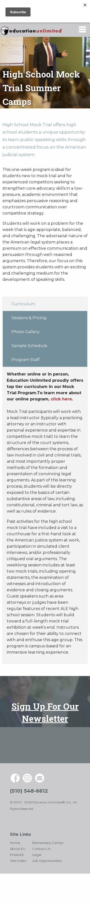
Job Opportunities (47, 861)
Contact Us (41, 849)
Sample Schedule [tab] (29, 345)
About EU (17, 849)
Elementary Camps (47, 843)
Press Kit (17, 855)
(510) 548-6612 (29, 791)
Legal (36, 855)
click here (61, 399)
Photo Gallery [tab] (26, 331)
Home (15, 843)
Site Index (18, 861)
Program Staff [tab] (26, 359)
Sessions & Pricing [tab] (29, 317)
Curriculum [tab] (23, 304)
